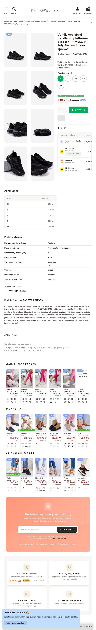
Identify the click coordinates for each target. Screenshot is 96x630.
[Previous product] (90, 22)
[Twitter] (61, 128)
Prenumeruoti (67, 529)
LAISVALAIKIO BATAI (21, 453)
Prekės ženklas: (64, 54)
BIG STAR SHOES (80, 54)
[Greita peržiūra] (17, 378)
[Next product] (91, 22)
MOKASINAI (14, 408)
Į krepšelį (80, 110)
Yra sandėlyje (11, 291)
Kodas (8, 286)
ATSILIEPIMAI (88, 627)
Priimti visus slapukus (15, 623)
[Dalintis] (58, 128)
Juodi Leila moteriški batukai (54, 436)
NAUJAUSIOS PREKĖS (21, 364)
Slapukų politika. (71, 617)
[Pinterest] (65, 128)
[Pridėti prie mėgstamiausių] (61, 118)
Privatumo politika (59, 538)
